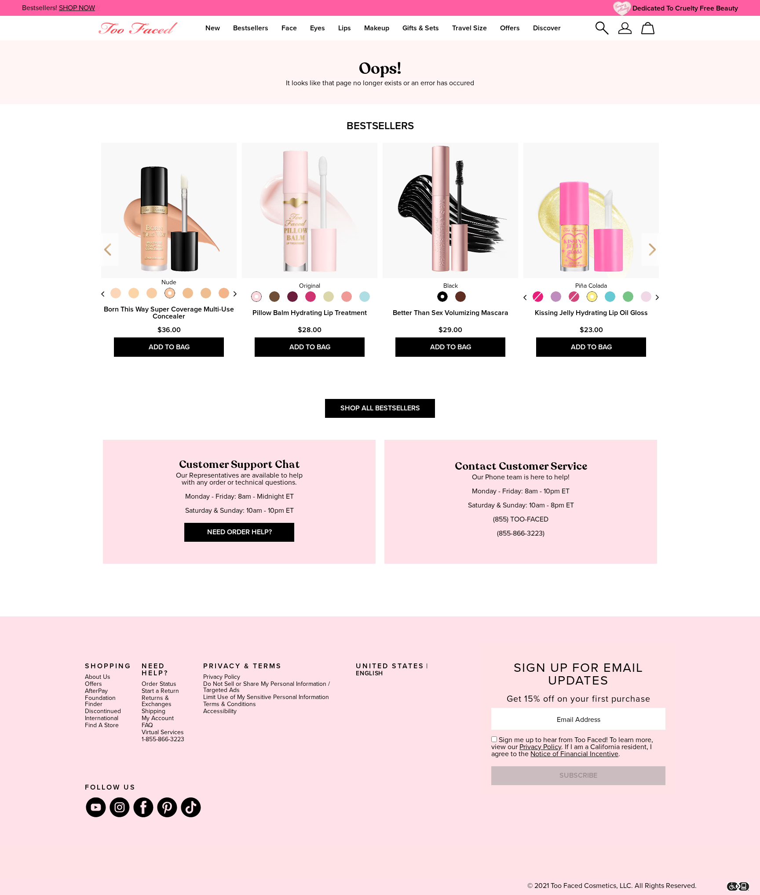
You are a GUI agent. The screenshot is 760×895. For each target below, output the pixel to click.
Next (235, 294)
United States (390, 666)
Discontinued (103, 711)
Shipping (153, 711)
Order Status (159, 684)
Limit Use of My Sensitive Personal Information (266, 697)
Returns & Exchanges (157, 701)
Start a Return (160, 691)
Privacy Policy (221, 677)
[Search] (602, 28)
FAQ (147, 725)
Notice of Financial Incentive (574, 753)
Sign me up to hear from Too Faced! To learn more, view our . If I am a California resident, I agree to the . (572, 746)
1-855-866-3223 (163, 739)
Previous (108, 249)
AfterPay (96, 691)
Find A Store (102, 725)
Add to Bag (169, 347)
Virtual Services (163, 732)
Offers (93, 684)
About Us (97, 677)
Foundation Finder (100, 701)
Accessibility (220, 711)
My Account (158, 718)
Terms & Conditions (229, 704)
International (101, 718)
